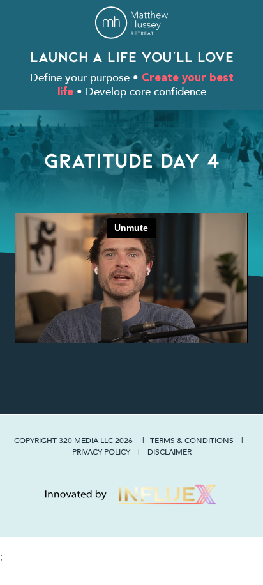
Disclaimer (169, 451)
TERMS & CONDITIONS (192, 439)
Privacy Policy (101, 451)
